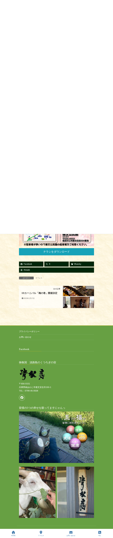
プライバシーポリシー (29, 331)
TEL (99, 535)
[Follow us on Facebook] (22, 398)
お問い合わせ (25, 337)
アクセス (41, 535)
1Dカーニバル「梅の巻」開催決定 (39, 293)
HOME (13, 535)
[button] (56, 251)
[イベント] (78, 297)
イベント (39, 278)
